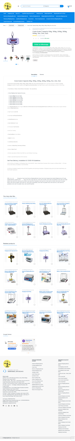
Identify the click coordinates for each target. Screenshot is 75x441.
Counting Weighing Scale (37, 365)
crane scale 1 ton (34, 179)
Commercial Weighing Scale (9, 201)
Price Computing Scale (40, 18)
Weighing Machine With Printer (48, 16)
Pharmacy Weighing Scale (9, 18)
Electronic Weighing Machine (10, 16)
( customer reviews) (41, 35)
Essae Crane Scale (50, 28)
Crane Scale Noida (61, 381)
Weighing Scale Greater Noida (64, 430)
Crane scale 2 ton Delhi (50, 181)
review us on (11, 348)
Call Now (35, 60)
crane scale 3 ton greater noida (44, 182)
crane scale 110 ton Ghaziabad (33, 181)
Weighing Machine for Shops (37, 384)
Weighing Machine (48, 13)
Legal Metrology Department (28, 13)
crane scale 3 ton (23, 182)
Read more (17, 217)
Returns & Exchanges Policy (37, 389)
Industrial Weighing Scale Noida (64, 404)
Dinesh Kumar (29, 340)
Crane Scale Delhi (61, 376)
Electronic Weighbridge (36, 387)
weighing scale (11, 13)
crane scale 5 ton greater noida (18, 183)
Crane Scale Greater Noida (63, 379)
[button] (29, 29)
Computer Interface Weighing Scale (11, 202)
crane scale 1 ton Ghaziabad (52, 179)
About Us (18, 13)
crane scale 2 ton (42, 181)
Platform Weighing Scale (35, 16)
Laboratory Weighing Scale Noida (64, 407)
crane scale (28, 179)
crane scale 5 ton (53, 182)
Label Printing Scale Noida (63, 405)
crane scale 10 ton (13, 181)
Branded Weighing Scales (19, 21)
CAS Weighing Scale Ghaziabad (64, 368)
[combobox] (32, 6)
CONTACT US (29, 21)
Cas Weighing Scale (42, 201)
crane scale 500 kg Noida (29, 183)
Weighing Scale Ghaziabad (63, 428)
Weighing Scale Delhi (62, 426)
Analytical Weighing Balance (9, 222)
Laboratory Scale (35, 375)
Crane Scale (30, 18)
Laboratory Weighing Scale (61, 16)
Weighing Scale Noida (62, 432)
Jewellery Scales (35, 372)
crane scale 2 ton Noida (14, 182)
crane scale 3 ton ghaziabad (32, 182)
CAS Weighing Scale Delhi (63, 366)
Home (5, 13)
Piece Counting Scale (36, 377)
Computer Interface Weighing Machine (54, 18)
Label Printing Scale (8, 21)
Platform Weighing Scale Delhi (64, 417)
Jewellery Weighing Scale (21, 18)
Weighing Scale (40, 13)
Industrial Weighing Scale (22, 16)
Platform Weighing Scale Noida (64, 425)
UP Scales (69, 28)
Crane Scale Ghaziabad (62, 378)
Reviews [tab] (42, 74)
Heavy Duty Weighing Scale (37, 380)
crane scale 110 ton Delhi (22, 181)
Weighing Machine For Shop (59, 13)
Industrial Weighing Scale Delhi (64, 396)
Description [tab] (34, 74)
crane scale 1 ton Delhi (42, 179)
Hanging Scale (21, 25)
